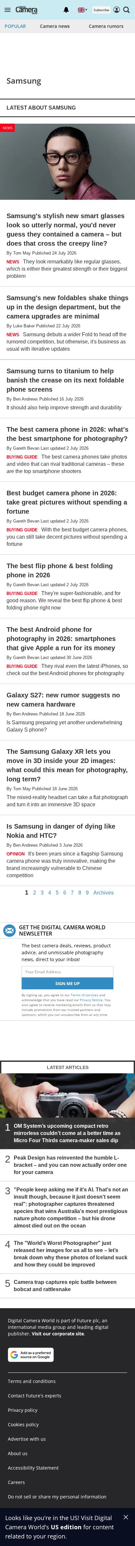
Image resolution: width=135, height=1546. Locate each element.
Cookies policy (23, 1424)
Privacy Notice (91, 1000)
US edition (66, 1527)
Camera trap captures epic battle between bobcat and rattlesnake (65, 1285)
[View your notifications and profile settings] (66, 9)
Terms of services (85, 995)
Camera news (55, 26)
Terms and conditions (32, 1381)
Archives (103, 893)
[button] (7, 10)
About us (18, 1453)
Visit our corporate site (58, 1333)
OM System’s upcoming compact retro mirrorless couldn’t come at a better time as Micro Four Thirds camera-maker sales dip (67, 1133)
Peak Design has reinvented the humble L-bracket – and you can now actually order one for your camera (70, 1165)
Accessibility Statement (33, 1468)
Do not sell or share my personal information (57, 1497)
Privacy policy (22, 1410)
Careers (16, 1482)
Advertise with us (27, 1439)
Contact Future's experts (34, 1395)
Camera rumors (106, 26)
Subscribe (101, 10)
